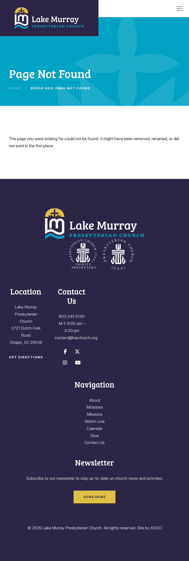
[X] (77, 351)
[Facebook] (65, 351)
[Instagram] (65, 362)
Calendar (94, 428)
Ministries (94, 407)
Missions (94, 414)
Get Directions (26, 357)
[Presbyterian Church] (118, 253)
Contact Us (94, 442)
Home (14, 88)
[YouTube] (78, 362)
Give (95, 435)
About (94, 400)
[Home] (49, 18)
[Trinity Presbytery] (82, 253)
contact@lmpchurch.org (76, 337)
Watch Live (95, 421)
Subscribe (94, 497)
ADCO (156, 527)
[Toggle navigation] (179, 8)
